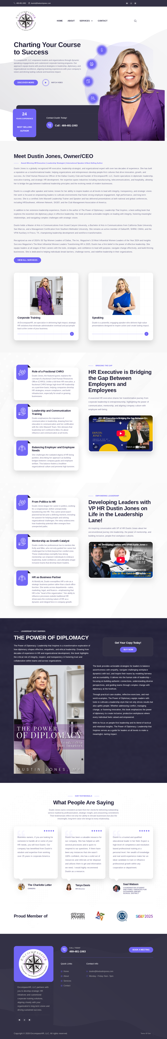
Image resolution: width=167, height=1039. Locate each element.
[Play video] (46, 83)
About (71, 21)
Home (60, 21)
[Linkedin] (135, 3)
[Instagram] (131, 3)
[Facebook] (126, 3)
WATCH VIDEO (57, 82)
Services (85, 21)
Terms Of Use (146, 1033)
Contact (102, 21)
